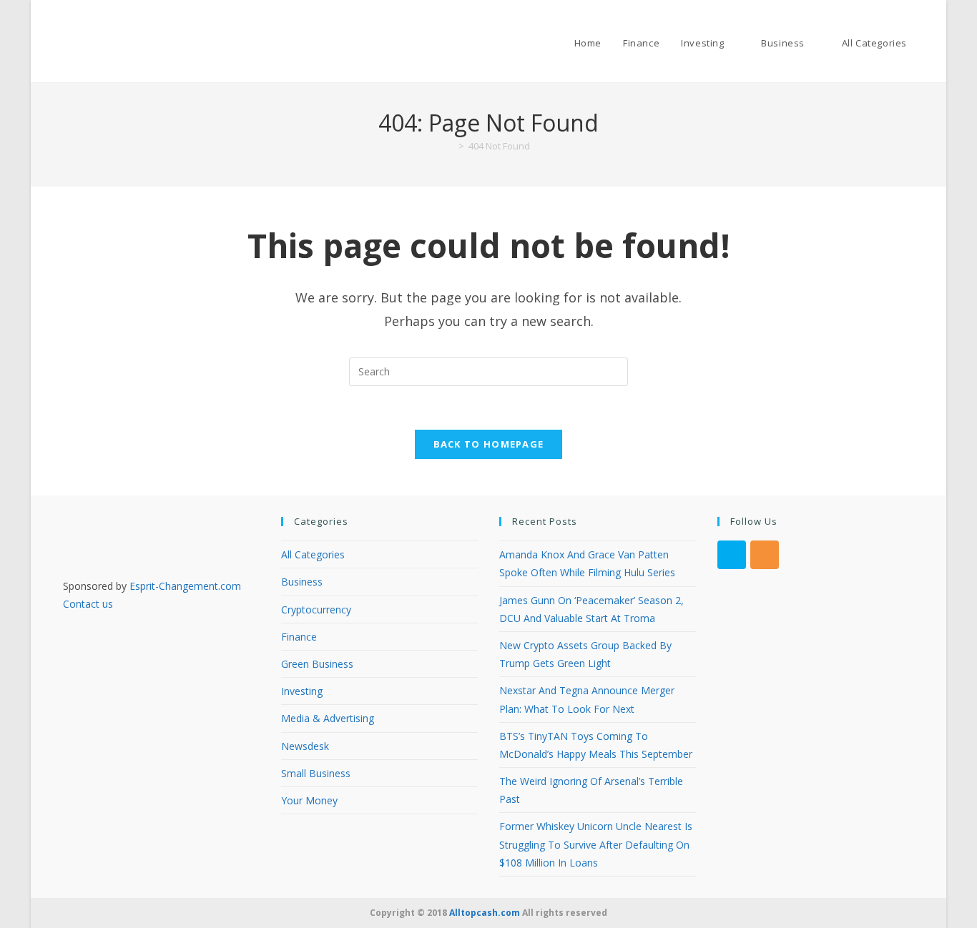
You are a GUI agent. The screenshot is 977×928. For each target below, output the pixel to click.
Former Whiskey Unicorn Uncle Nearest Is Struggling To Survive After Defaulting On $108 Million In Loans (595, 844)
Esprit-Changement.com (185, 586)
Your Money (309, 800)
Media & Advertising (327, 718)
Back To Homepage (488, 444)
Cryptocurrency (316, 609)
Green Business (317, 664)
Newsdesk (305, 746)
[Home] (450, 145)
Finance (299, 636)
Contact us (88, 604)
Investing (302, 691)
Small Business (315, 773)
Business (302, 581)
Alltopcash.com (484, 913)
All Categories (313, 554)
